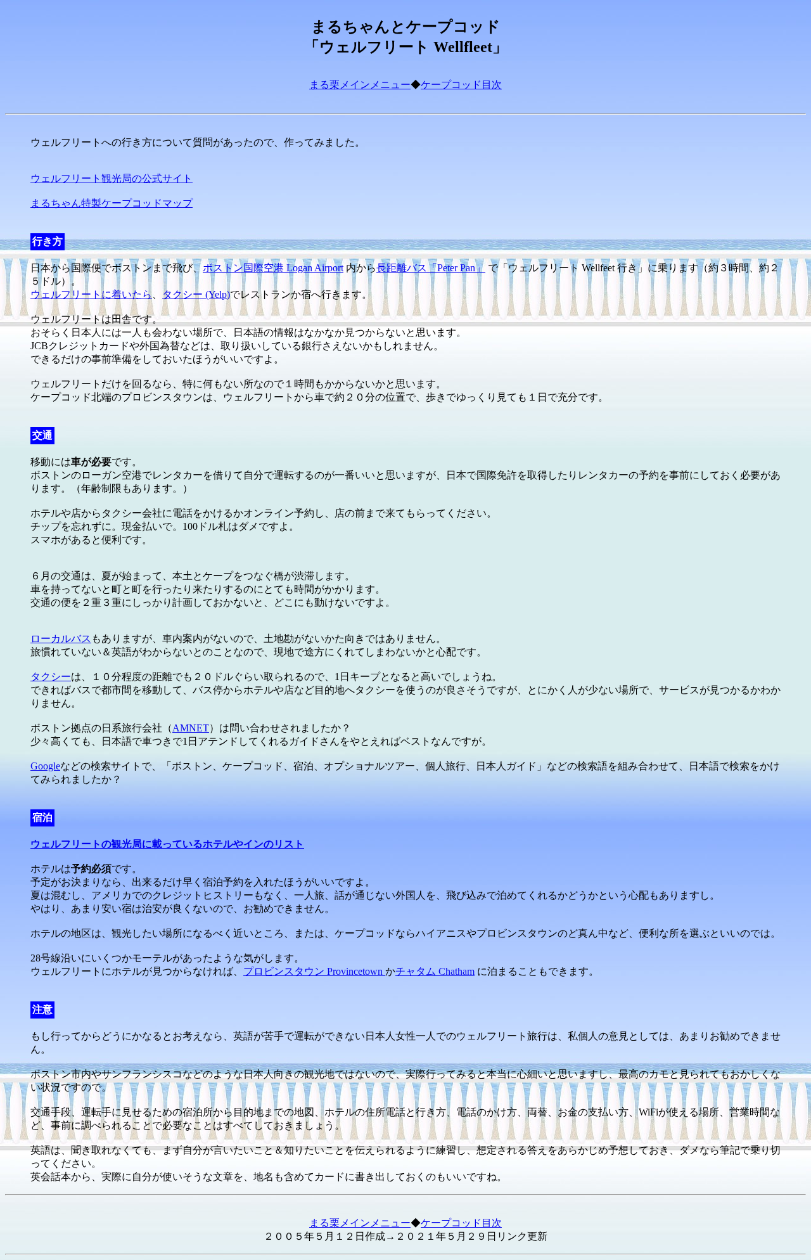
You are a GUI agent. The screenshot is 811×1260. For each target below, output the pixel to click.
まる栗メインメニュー (360, 84)
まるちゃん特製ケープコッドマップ (111, 203)
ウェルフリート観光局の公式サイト (111, 178)
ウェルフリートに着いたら (91, 294)
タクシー (50, 676)
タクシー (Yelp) (196, 294)
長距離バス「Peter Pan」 (430, 267)
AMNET (190, 728)
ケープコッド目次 (461, 84)
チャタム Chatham (435, 971)
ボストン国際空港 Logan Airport (273, 267)
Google (45, 766)
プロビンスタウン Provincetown (314, 971)
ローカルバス (60, 638)
